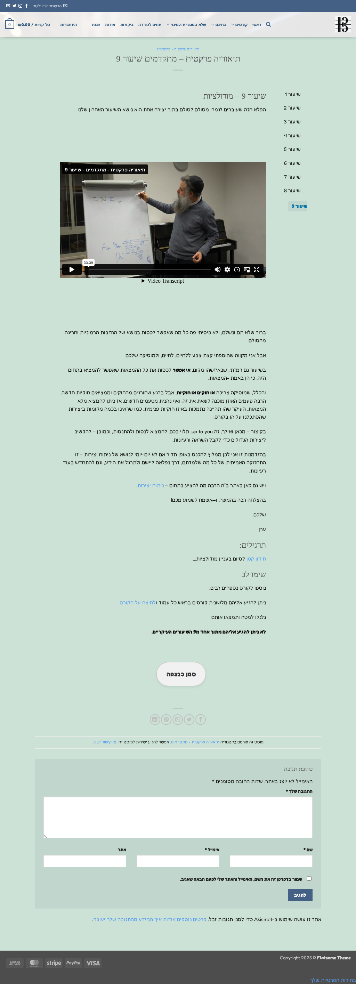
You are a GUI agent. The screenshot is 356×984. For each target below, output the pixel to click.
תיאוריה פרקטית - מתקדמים (177, 49)
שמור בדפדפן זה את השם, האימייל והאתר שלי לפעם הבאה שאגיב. (241, 879)
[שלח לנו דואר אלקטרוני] (8, 6)
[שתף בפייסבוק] (200, 719)
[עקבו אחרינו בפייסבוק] (27, 6)
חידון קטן (256, 559)
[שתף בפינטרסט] (166, 719)
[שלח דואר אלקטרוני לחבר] (177, 719)
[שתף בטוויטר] (189, 719)
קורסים (241, 24)
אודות (110, 24)
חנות (96, 24)
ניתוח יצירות (150, 485)
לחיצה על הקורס (138, 602)
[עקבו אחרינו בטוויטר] (14, 6)
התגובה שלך (299, 791)
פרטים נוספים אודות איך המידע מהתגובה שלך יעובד (150, 919)
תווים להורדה (149, 24)
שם (308, 849)
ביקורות (127, 24)
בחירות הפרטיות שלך (333, 980)
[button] (50, 6)
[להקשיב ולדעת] (316, 24)
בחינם (221, 24)
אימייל (212, 849)
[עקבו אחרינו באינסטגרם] (20, 6)
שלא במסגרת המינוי (188, 24)
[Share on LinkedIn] (155, 719)
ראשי (256, 24)
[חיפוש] (268, 24)
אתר (122, 849)
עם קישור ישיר (106, 742)
